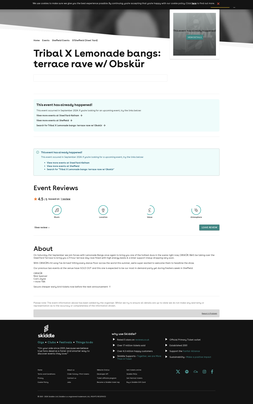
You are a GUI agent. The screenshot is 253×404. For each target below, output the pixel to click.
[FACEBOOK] (212, 372)
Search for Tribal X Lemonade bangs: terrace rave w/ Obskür (69, 125)
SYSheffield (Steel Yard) (85, 40)
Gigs (41, 342)
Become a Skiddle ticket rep (108, 382)
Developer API (102, 374)
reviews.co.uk (142, 339)
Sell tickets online (133, 370)
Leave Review (209, 227)
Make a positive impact (198, 357)
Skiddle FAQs (131, 374)
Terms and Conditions (46, 374)
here (194, 3)
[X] (178, 372)
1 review (65, 199)
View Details (195, 37)
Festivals (65, 342)
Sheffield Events (61, 40)
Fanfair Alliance (191, 351)
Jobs (69, 382)
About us (71, 370)
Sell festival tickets (134, 378)
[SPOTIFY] (186, 372)
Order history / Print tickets (78, 374)
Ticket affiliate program (106, 378)
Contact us (71, 378)
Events (45, 40)
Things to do (84, 342)
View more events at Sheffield (52, 120)
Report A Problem (209, 313)
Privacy (40, 378)
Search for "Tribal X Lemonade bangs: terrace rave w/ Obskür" (80, 169)
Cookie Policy (43, 382)
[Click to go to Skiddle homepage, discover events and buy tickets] (46, 331)
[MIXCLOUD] (195, 372)
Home (37, 40)
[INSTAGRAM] (204, 372)
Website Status (103, 370)
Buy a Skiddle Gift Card (136, 382)
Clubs (52, 342)
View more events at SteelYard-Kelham (57, 115)
